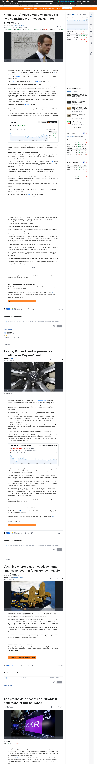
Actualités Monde (60, 5)
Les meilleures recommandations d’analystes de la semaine (78, 102)
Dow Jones (69, 41)
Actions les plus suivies (73, 162)
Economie (54, 5)
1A (19, 129)
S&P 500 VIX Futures (71, 35)
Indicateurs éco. (49, 5)
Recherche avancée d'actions (66, 3)
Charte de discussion (8, 329)
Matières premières (41, 5)
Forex (25, 5)
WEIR (30, 107)
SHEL (54, 72)
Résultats (92, 5)
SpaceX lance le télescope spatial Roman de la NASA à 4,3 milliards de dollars (79, 115)
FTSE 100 (18, 77)
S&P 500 (69, 39)
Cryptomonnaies (30, 5)
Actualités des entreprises (69, 5)
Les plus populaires (14, 5)
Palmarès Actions (71, 133)
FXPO (28, 194)
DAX (14, 81)
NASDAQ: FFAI (42, 400)
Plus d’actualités (77, 127)
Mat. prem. (79, 14)
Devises (69, 14)
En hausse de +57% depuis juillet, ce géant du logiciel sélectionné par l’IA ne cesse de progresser (79, 95)
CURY (28, 87)
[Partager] (51, 26)
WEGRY (27, 104)
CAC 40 (38, 81)
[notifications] (91, 1)
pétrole (52, 161)
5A (21, 129)
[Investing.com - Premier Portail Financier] (7, 1)
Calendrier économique (54, 3)
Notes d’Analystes (86, 5)
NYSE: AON (14, 758)
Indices (73, 14)
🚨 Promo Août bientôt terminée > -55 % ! (67, 1)
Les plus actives (70, 136)
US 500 (68, 33)
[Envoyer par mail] (28, 309)
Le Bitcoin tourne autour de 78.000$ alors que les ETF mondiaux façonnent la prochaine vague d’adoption (79, 108)
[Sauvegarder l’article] (55, 26)
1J (10, 129)
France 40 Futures (70, 31)
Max (24, 129)
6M (17, 129)
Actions (35, 5)
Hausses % (77, 136)
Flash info (21, 5)
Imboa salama (9, 332)
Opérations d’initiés (78, 5)
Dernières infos (6, 5)
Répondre (7, 337)
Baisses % (83, 136)
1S (12, 129)
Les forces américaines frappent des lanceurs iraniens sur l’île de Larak (79, 122)
